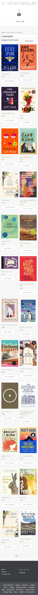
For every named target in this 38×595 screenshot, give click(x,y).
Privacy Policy (5, 574)
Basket (18, 585)
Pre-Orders (19, 589)
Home (3, 32)
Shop (15, 592)
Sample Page (8, 592)
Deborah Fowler (21, 587)
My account (10, 589)
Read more (26, 122)
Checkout (25, 585)
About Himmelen (8, 585)
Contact (3, 571)
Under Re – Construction (26, 592)
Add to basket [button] (10, 81)
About (3, 569)
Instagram (22, 572)
